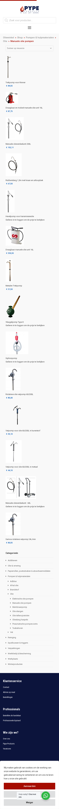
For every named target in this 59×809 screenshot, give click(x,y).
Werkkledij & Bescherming (19, 653)
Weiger (29, 802)
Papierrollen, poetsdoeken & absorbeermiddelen (29, 571)
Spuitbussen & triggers (18, 643)
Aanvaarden (30, 786)
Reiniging (12, 637)
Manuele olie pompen (21, 603)
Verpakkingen (14, 648)
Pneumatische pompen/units (25, 624)
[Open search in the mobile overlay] (29, 20)
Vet (11, 632)
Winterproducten (15, 664)
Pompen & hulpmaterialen (19, 576)
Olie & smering (14, 566)
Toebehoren (17, 628)
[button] (29, 27)
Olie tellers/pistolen (20, 615)
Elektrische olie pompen (22, 599)
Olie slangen (17, 611)
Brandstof (14, 590)
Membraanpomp (19, 607)
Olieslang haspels (20, 619)
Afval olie (14, 585)
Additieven (12, 560)
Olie (11, 594)
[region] (29, 785)
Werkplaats (13, 659)
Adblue (13, 581)
